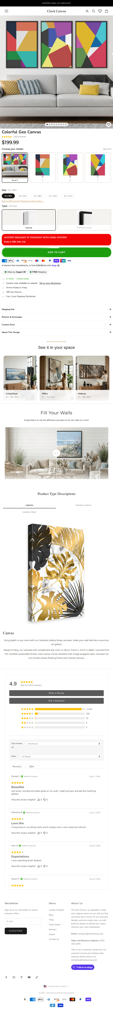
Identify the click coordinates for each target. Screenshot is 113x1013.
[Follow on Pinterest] (21, 977)
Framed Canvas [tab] (83, 505)
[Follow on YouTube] (29, 977)
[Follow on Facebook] (6, 977)
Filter (14, 756)
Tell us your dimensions (50, 283)
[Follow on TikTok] (36, 977)
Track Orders (54, 924)
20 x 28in (38, 196)
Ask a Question (56, 700)
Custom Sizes (8, 324)
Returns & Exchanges (12, 317)
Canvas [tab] (29, 505)
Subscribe (16, 931)
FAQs (51, 919)
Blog (51, 915)
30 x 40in (68, 196)
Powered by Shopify (65, 993)
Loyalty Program (56, 910)
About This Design (11, 332)
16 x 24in (23, 196)
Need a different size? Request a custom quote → (23, 201)
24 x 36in (53, 196)
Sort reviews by (17, 745)
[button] (56, 709)
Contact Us (54, 939)
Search (52, 934)
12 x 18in (8, 196)
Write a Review (56, 693)
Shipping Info (8, 309)
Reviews (52, 929)
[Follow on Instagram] (13, 977)
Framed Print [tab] (29, 512)
